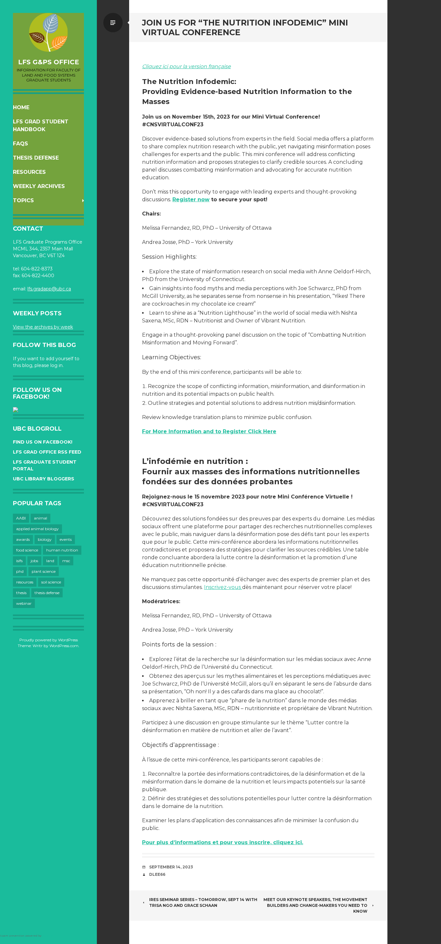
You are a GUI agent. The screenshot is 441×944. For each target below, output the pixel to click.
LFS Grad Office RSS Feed (47, 452)
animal (40, 518)
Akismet (48, 935)
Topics (23, 200)
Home (21, 107)
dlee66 (157, 874)
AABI (21, 518)
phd (20, 571)
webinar (24, 603)
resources (24, 582)
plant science (44, 571)
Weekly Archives (39, 186)
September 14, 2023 (171, 867)
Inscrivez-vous (223, 587)
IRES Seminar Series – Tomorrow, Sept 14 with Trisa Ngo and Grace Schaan (203, 902)
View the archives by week (43, 327)
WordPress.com (63, 645)
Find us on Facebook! (42, 442)
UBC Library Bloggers (43, 479)
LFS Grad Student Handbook (40, 125)
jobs (34, 560)
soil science (51, 582)
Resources (29, 172)
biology (45, 539)
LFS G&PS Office (48, 62)
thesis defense (47, 592)
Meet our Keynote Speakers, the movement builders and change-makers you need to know (315, 905)
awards (23, 539)
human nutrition (62, 550)
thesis (21, 592)
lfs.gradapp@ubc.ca (49, 289)
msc (66, 560)
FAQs (20, 144)
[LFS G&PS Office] (48, 32)
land (50, 560)
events (66, 539)
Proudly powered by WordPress (48, 639)
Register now (191, 199)
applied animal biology (37, 528)
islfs (19, 560)
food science (27, 550)
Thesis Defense (36, 158)
